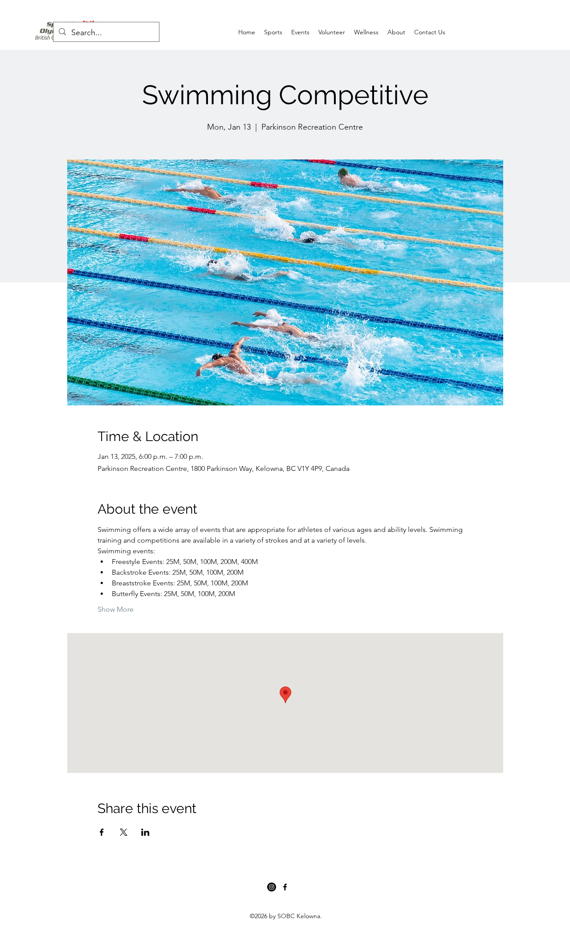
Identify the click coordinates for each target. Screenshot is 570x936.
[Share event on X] (123, 832)
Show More (116, 609)
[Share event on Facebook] (102, 832)
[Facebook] (285, 887)
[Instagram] (271, 887)
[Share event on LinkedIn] (145, 832)
